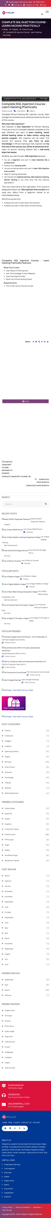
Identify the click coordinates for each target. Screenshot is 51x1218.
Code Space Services (12, 1164)
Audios (26, 819)
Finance (26, 579)
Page (10, 1122)
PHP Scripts (26, 839)
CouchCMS (8, 1189)
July (26, 959)
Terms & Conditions (23, 1207)
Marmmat (8, 1172)
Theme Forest (9, 1068)
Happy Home (9, 1180)
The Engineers (9, 1168)
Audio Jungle (9, 1031)
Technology (26, 777)
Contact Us (18, 5)
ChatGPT (7, 1197)
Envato (7, 1047)
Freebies (14, 29)
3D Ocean (8, 1015)
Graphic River (9, 1010)
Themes (26, 783)
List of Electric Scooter (30, 560)
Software (29, 532)
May (26, 928)
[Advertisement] (25, 65)
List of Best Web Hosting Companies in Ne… (25, 594)
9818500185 (40, 2)
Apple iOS (26, 813)
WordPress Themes (26, 860)
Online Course (27, 29)
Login (44, 5)
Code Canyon (9, 1042)
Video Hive (8, 1036)
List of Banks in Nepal (28, 576)
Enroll (27, 401)
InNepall (24, 1214)
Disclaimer (37, 1207)
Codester (8, 1057)
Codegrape (8, 1052)
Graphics (26, 746)
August (26, 954)
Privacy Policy (7, 1207)
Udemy (32, 111)
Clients (17, 1122)
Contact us (26, 1122)
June (26, 907)
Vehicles (27, 563)
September (26, 902)
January (26, 886)
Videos (26, 850)
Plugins (26, 756)
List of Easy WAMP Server (32, 529)
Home (4, 1122)
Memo (6, 1184)
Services (7, 556)
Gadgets (7, 524)
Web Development (10, 545)
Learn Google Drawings (30, 679)
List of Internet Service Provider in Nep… (25, 607)
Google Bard (8, 1193)
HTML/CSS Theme (26, 829)
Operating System (26, 751)
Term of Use (7, 1210)
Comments (20, 111)
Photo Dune (9, 1026)
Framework (26, 736)
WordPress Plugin (26, 855)
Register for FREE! (32, 5)
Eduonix (7, 1021)
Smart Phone (26, 767)
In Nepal (5, 29)
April (26, 933)
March (26, 876)
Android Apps (26, 808)
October (26, 912)
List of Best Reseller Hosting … (25, 540)
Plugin (26, 845)
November (26, 891)
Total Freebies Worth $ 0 (13, 708)
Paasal (6, 1176)
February (26, 881)
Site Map (36, 1122)
